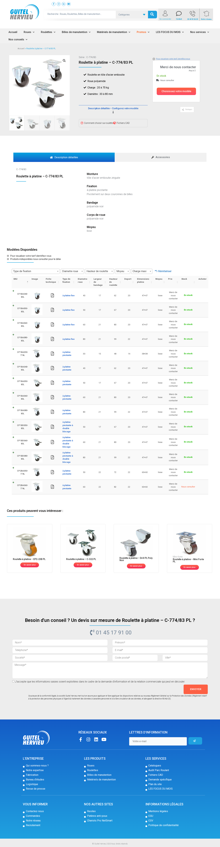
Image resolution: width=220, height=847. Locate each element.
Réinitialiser (165, 271)
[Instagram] (88, 739)
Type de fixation (66, 280)
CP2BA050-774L (22, 472)
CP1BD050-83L (22, 427)
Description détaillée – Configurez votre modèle (113, 108)
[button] (176, 91)
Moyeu (158, 279)
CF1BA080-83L (22, 339)
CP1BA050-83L (22, 383)
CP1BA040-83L (22, 368)
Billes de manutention (74, 32)
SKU (15, 279)
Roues (27, 32)
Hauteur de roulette (113, 282)
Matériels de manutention (112, 32)
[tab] (64, 157)
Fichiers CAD (123, 123)
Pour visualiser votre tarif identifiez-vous (173, 59)
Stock (184, 279)
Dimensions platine (143, 280)
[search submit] (152, 14)
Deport (127, 279)
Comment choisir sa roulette (98, 123)
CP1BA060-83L (22, 397)
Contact (179, 19)
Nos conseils (16, 39)
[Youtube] (104, 739)
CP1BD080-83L (22, 457)
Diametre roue (82, 280)
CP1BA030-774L (22, 354)
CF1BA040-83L (22, 295)
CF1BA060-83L (22, 324)
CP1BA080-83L (22, 412)
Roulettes (46, 32)
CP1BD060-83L (22, 442)
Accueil (13, 32)
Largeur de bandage (98, 282)
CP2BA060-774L (22, 487)
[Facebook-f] (80, 739)
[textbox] (36, 271)
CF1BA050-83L (22, 310)
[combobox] (36, 271)
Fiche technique (51, 280)
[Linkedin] (96, 739)
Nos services (198, 32)
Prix (170, 279)
